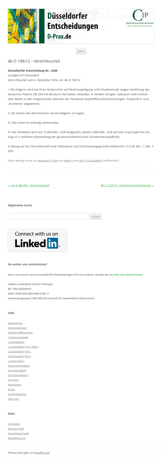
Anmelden (14, 424)
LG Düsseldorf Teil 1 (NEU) (23, 347)
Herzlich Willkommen (20, 332)
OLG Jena (13, 380)
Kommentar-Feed (18, 433)
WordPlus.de (42, 452)
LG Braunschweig (18, 337)
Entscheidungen (17, 328)
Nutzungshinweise (19, 365)
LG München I (16, 361)
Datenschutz (15, 323)
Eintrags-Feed (16, 428)
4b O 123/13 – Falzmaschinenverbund (127, 185)
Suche (11, 389)
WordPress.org (16, 438)
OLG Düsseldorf (17, 370)
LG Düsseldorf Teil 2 (19, 351)
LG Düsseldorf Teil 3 (19, 356)
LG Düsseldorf (94, 160)
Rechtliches (14, 384)
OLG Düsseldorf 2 (18, 375)
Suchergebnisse (17, 394)
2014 (82, 160)
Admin (67, 160)
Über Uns (13, 399)
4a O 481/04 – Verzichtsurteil (28, 185)
